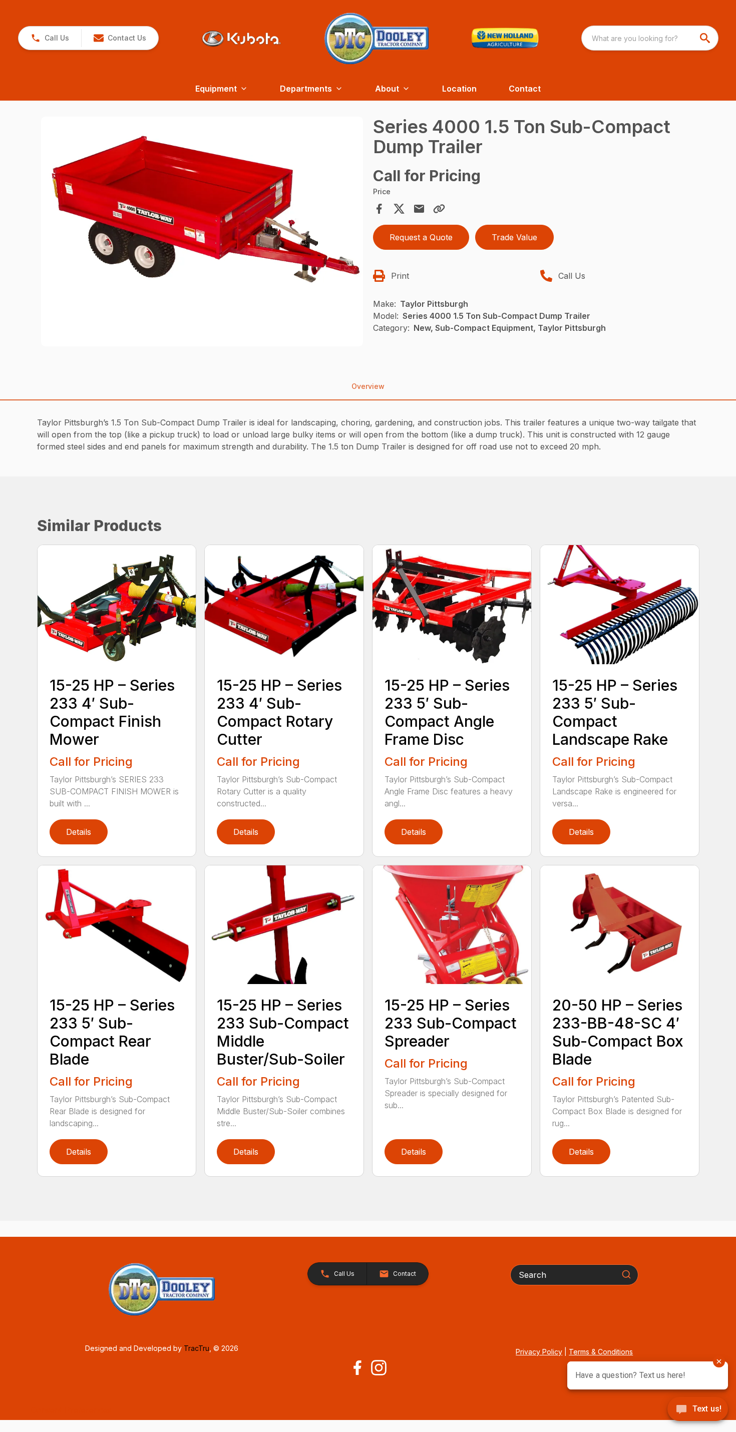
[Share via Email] (419, 209)
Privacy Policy (539, 1351)
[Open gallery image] (202, 232)
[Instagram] (379, 1367)
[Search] (626, 1274)
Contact (525, 89)
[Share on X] (399, 209)
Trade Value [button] (514, 237)
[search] (706, 38)
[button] (50, 38)
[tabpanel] (202, 233)
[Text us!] (697, 1410)
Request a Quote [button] (421, 237)
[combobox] (650, 38)
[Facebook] (357, 1367)
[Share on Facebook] (379, 209)
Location (459, 89)
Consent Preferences (71, 1410)
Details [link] (78, 832)
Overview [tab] (368, 386)
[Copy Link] (439, 209)
